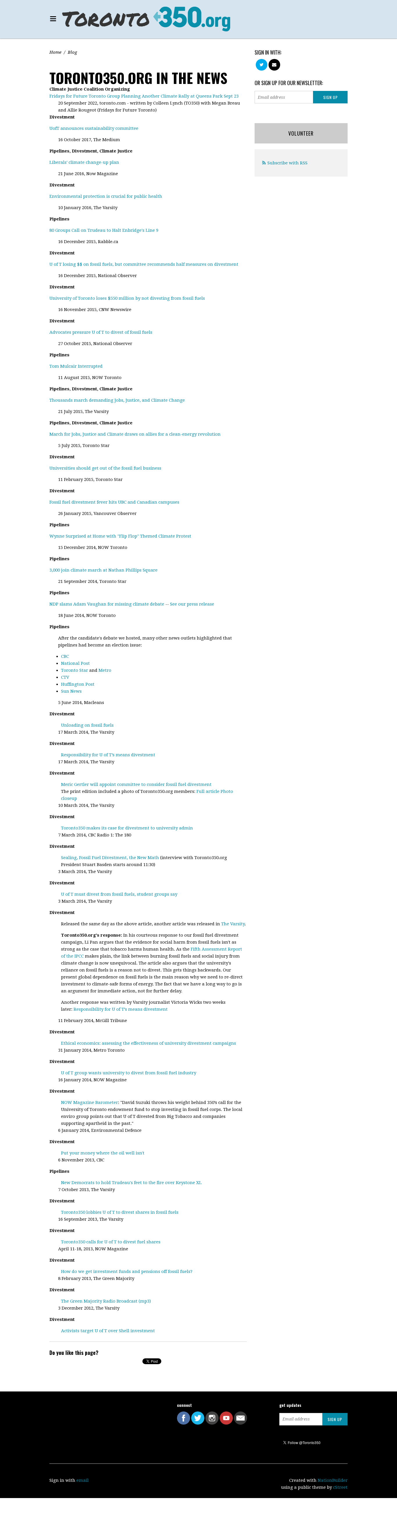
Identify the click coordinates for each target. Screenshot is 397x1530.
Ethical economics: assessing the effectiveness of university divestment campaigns (148, 1043)
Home (55, 52)
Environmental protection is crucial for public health (105, 196)
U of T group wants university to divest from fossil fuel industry (128, 1072)
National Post (75, 663)
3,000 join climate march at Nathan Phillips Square (103, 570)
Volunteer (301, 133)
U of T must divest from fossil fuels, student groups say (119, 894)
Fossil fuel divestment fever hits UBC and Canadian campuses (114, 502)
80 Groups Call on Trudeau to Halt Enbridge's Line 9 (103, 230)
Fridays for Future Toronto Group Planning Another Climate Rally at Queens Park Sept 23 (144, 96)
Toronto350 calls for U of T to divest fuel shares (110, 1242)
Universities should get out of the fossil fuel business (105, 468)
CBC (65, 656)
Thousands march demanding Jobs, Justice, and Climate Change (117, 400)
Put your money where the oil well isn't (102, 1153)
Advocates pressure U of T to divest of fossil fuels (100, 332)
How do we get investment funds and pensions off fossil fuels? (126, 1271)
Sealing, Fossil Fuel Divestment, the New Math (110, 857)
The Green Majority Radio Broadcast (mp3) (106, 1301)
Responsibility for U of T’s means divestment (108, 754)
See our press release (192, 604)
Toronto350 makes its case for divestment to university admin (127, 828)
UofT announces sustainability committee (93, 128)
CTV (65, 677)
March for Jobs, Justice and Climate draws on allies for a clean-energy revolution (135, 434)
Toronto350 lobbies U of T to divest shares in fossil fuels (119, 1212)
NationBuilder (333, 1480)
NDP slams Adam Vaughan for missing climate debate (106, 604)
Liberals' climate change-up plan (84, 162)
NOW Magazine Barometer (89, 1102)
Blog (72, 52)
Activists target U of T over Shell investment (108, 1330)
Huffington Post (77, 684)
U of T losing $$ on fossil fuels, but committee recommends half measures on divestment (143, 264)
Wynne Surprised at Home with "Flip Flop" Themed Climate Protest (120, 536)
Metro (105, 670)
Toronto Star (74, 670)
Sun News (71, 691)
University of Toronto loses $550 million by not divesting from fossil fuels (127, 298)
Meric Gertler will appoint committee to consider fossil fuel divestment (136, 784)
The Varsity (233, 923)
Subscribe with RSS (287, 163)
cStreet (340, 1487)
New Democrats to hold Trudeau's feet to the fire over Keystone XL (131, 1182)
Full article (207, 791)
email (82, 1480)
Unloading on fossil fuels (87, 725)
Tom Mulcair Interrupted (76, 366)
